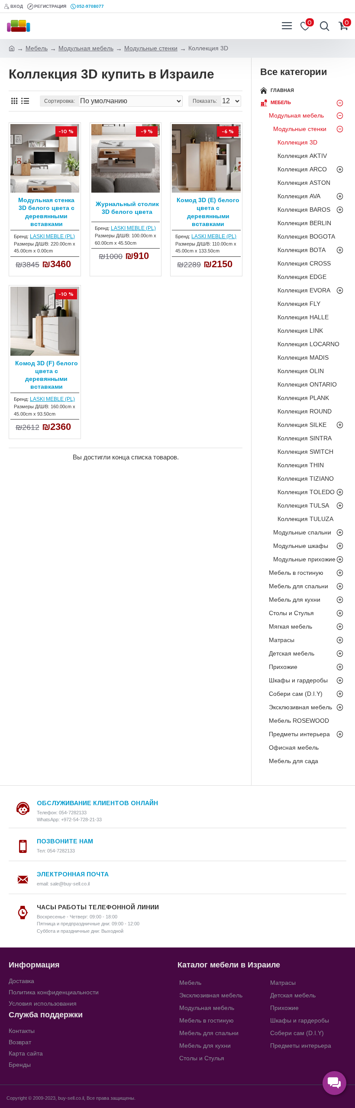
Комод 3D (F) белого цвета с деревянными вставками (46, 375)
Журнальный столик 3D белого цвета (127, 207)
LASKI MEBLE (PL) (52, 236)
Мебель (37, 48)
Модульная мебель (85, 48)
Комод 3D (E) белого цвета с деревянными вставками (208, 212)
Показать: (205, 101)
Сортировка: (59, 101)
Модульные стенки (151, 48)
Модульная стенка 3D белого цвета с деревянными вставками (46, 212)
